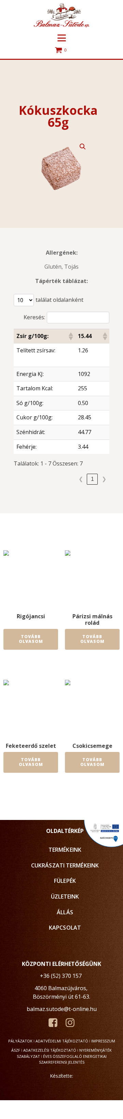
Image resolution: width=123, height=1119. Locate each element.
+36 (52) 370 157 (61, 976)
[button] (83, 146)
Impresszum (103, 1040)
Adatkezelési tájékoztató (49, 1050)
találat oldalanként (59, 300)
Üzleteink (65, 896)
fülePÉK (65, 881)
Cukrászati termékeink (65, 865)
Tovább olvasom (31, 639)
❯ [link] (104, 479)
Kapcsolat (65, 927)
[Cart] (61, 50)
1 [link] (92, 479)
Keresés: (34, 317)
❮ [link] (81, 479)
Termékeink (65, 849)
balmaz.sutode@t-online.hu (62, 1009)
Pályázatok (20, 1040)
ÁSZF (15, 1050)
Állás (65, 912)
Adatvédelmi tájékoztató (62, 1040)
